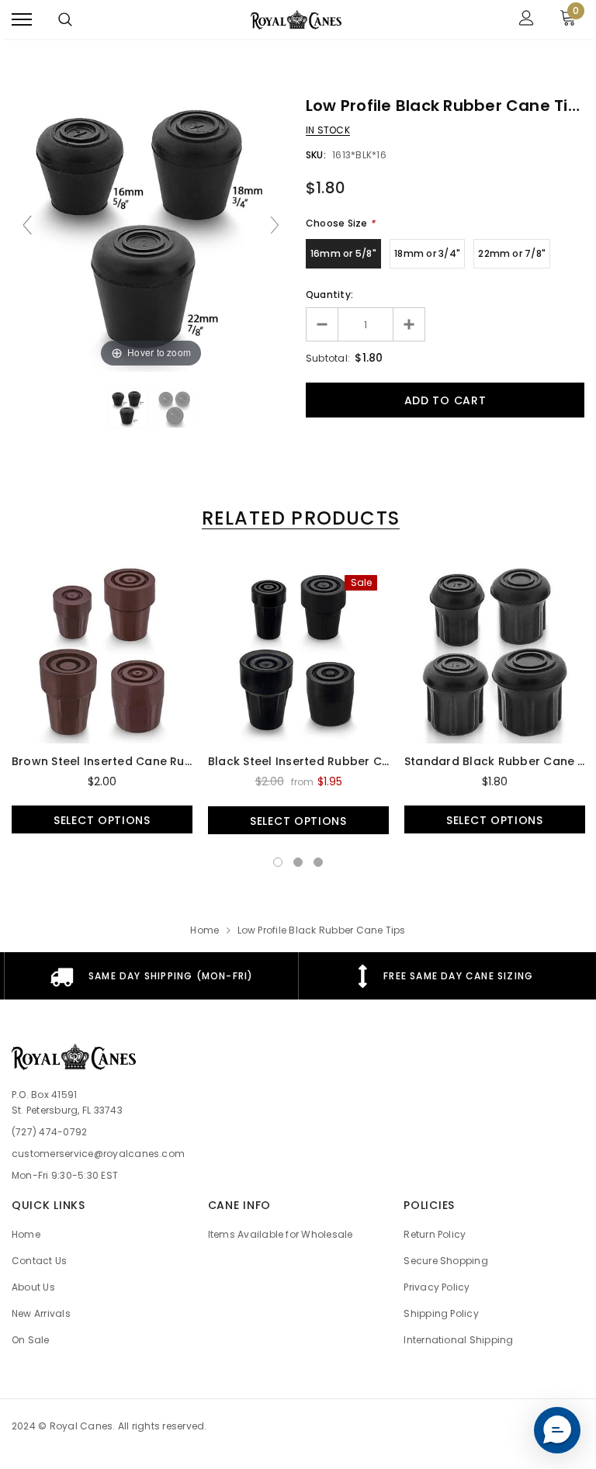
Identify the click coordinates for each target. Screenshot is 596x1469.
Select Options (102, 820)
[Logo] (296, 19)
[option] (102, 698)
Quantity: (329, 294)
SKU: (316, 154)
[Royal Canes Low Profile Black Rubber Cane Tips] (128, 408)
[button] (557, 1430)
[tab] (298, 518)
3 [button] (318, 862)
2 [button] (298, 862)
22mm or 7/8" (512, 253)
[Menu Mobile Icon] (22, 19)
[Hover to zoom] (151, 231)
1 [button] (277, 862)
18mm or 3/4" (427, 253)
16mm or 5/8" (343, 253)
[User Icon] (526, 20)
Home (204, 930)
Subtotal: (328, 358)
